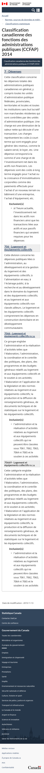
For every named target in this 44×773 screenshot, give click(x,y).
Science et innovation (10, 719)
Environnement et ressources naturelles (18, 686)
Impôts (5, 681)
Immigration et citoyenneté (13, 657)
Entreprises (6, 667)
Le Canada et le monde (11, 710)
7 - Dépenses (12, 71)
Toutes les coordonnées (11, 635)
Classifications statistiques (17, 23)
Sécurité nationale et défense (14, 691)
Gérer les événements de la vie (14, 738)
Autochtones (7, 724)
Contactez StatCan (9, 618)
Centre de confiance (10, 623)
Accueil (5, 15)
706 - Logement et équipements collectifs (18, 248)
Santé (4, 676)
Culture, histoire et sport (12, 696)
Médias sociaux (8, 748)
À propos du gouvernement (13, 645)
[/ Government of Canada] (16, 4)
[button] (22, 10)
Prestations (6, 672)
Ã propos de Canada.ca (11, 758)
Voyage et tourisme (10, 662)
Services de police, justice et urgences (17, 700)
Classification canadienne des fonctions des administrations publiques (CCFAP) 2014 (22, 62)
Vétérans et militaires (10, 729)
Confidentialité (8, 767)
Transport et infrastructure (13, 705)
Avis (3, 762)
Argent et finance (9, 715)
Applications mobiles (10, 753)
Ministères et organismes (12, 640)
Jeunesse (5, 734)
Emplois (5, 653)
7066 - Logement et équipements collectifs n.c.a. (19, 335)
